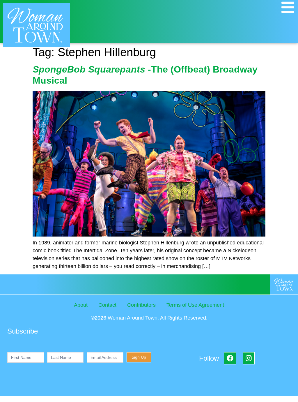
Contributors (141, 305)
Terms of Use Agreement (195, 305)
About (81, 305)
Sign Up (139, 357)
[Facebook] (230, 358)
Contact (107, 305)
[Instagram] (249, 358)
